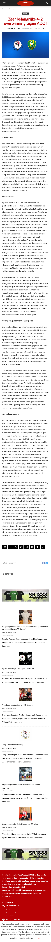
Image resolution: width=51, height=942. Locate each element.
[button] (47, 3)
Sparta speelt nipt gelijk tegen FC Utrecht (18, 669)
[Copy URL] (43, 547)
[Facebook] (10, 547)
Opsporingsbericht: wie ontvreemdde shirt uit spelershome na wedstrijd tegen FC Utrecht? (25, 628)
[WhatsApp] (4, 547)
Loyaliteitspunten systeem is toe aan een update (21, 784)
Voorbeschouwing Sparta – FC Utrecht (17, 705)
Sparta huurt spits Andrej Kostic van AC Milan (20, 824)
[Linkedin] (21, 547)
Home (4, 9)
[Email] (26, 547)
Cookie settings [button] (26, 938)
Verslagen (12, 9)
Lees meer (6, 646)
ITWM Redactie (14, 29)
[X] (15, 547)
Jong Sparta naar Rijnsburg (12, 745)
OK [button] (39, 938)
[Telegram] (37, 547)
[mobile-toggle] (4, 3)
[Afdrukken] (32, 547)
